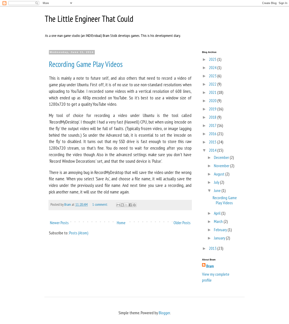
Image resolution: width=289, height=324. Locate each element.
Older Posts (181, 222)
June (218, 190)
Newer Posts (59, 222)
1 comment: (100, 204)
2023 (213, 76)
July (217, 182)
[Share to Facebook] (130, 205)
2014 (213, 150)
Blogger (164, 313)
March (219, 221)
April (217, 213)
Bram (210, 266)
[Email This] (118, 205)
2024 (213, 67)
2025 (213, 59)
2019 (213, 109)
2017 (213, 125)
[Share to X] (126, 205)
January (220, 238)
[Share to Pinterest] (134, 205)
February (221, 229)
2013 (213, 248)
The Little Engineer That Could (89, 18)
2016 (213, 133)
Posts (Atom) (78, 233)
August (219, 174)
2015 (213, 142)
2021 (213, 92)
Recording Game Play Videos (86, 64)
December (222, 157)
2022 (213, 84)
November (222, 165)
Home (121, 222)
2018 (213, 117)
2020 (213, 100)
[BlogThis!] (122, 205)
